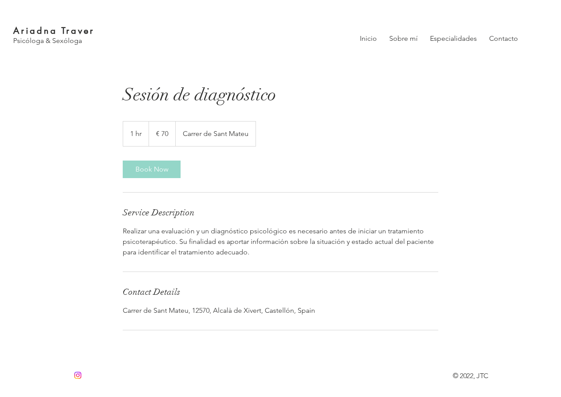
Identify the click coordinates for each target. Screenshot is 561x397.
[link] (152, 169)
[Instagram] (77, 375)
